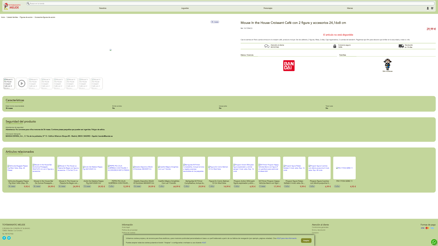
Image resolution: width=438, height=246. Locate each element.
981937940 (9, 234)
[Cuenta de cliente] (427, 8)
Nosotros (102, 8)
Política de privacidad (129, 230)
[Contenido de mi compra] (432, 8)
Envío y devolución (318, 230)
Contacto (315, 233)
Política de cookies (128, 233)
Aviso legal (126, 227)
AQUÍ (204, 243)
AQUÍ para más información (287, 238)
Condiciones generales (320, 227)
